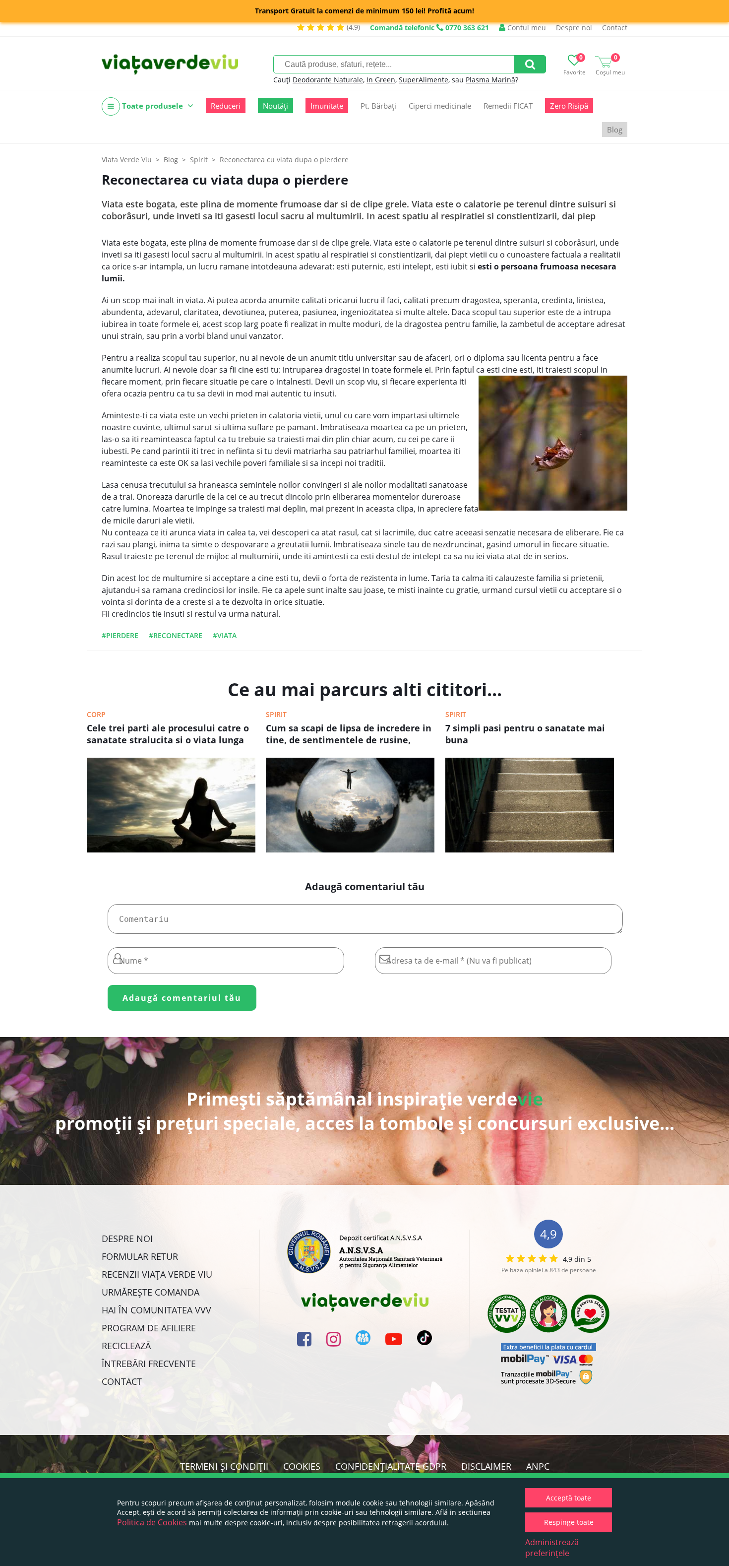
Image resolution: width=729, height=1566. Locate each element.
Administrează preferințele (552, 1548)
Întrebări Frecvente (149, 1364)
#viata (225, 635)
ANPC (537, 1466)
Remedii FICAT (508, 106)
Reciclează (126, 1346)
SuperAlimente (423, 79)
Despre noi (574, 27)
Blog (614, 129)
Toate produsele (152, 106)
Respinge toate (569, 1522)
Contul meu (525, 27)
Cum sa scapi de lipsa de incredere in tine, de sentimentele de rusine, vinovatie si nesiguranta (348, 735)
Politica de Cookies (152, 1522)
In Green (380, 79)
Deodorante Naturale (328, 79)
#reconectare (175, 635)
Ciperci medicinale (440, 106)
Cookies (301, 1466)
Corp (96, 714)
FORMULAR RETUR (140, 1256)
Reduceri (226, 106)
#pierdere (120, 635)
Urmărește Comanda (150, 1292)
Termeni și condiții (224, 1466)
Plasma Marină (490, 79)
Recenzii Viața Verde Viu (157, 1274)
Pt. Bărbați (378, 106)
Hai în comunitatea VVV (156, 1310)
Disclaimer (486, 1466)
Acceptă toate (568, 1497)
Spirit (276, 714)
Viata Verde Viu (127, 159)
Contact (614, 27)
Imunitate (326, 106)
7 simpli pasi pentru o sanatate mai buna (525, 734)
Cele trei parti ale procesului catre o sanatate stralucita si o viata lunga (168, 734)
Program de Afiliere (149, 1328)
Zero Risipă (569, 106)
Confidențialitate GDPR (390, 1466)
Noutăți (275, 106)
